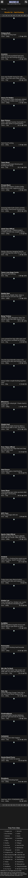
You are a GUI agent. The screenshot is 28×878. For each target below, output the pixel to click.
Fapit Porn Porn (20, 845)
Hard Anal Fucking (7, 143)
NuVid (18, 850)
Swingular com (8, 831)
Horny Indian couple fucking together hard (13, 381)
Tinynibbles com (8, 859)
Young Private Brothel (22, 866)
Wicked (6, 861)
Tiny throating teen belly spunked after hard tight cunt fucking (14, 493)
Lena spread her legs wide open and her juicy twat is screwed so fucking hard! (13, 339)
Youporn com (20, 852)
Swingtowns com (9, 852)
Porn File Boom (8, 833)
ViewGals (7, 864)
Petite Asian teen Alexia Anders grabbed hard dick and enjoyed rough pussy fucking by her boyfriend (13, 580)
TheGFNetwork (20, 859)
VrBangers (19, 843)
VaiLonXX (19, 831)
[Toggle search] (25, 2)
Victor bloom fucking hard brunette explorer (12, 648)
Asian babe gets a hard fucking (11, 471)
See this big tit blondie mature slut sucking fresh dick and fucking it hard (13, 360)
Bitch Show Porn (9, 857)
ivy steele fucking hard (8, 34)
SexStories (7, 836)
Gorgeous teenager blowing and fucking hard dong (12, 164)
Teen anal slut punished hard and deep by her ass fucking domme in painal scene (12, 56)
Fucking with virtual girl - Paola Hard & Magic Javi (13, 404)
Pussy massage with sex (9, 515)
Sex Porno (7, 845)
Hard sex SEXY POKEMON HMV (12, 799)
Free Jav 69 (7, 847)
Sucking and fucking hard (9, 780)
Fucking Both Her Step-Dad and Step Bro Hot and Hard (13, 449)
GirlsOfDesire (20, 838)
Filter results (3, 9)
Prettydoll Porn (20, 861)
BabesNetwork (20, 847)
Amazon (18, 836)
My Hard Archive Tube (22, 868)
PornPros (7, 843)
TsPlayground (8, 850)
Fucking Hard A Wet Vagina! (10, 738)
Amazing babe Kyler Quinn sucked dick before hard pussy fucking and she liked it (13, 208)
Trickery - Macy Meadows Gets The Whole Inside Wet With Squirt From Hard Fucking (13, 318)
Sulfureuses (19, 840)
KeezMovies (7, 866)
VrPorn (6, 840)
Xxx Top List (8, 868)
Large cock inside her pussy (10, 759)
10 (24, 15)
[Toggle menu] (2, 2)
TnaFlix (18, 833)
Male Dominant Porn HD (10, 854)
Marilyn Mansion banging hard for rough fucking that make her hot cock (13, 252)
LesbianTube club (21, 854)
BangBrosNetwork (21, 857)
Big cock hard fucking (8, 274)
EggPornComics (8, 838)
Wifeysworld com (20, 864)
